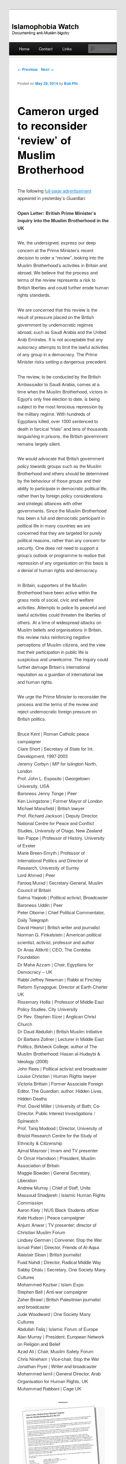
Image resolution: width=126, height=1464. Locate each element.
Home (24, 49)
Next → (47, 69)
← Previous (27, 69)
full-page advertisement (68, 190)
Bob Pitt (71, 83)
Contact (46, 49)
